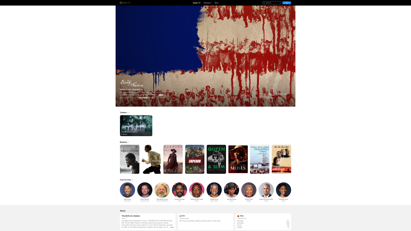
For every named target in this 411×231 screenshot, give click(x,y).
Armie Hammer (278, 94)
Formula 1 (207, 3)
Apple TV (196, 3)
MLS (216, 3)
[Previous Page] (117, 159)
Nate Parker (269, 94)
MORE (161, 95)
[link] (124, 112)
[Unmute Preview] (289, 9)
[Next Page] (293, 159)
